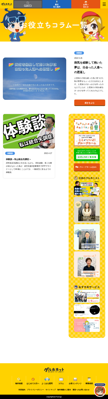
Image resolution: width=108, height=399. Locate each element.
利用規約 (22, 390)
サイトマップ (51, 390)
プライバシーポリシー (35, 390)
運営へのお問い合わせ (81, 390)
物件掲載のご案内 (64, 390)
